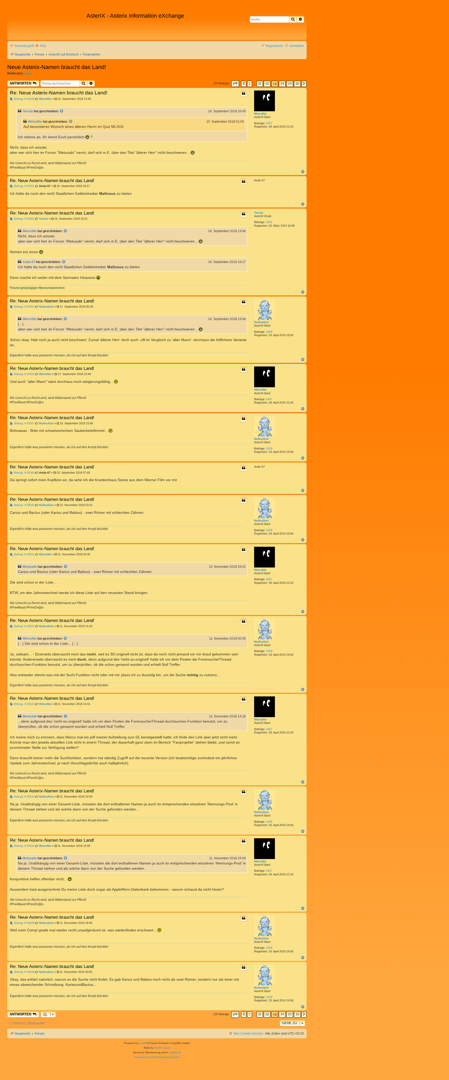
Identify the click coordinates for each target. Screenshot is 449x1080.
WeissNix (260, 113)
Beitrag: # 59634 (24, 796)
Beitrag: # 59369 (24, 472)
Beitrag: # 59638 (24, 972)
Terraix (28, 111)
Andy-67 (29, 262)
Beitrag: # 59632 (24, 626)
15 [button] (290, 84)
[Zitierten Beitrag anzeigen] (62, 111)
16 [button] (297, 84)
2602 (269, 222)
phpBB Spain (162, 1047)
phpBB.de (175, 1052)
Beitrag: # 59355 (24, 374)
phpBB (143, 1043)
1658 (269, 331)
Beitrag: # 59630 (24, 505)
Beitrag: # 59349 (24, 99)
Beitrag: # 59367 (24, 423)
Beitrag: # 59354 (24, 306)
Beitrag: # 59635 (24, 846)
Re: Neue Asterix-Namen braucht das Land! (58, 92)
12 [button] (267, 84)
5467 (269, 123)
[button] (235, 83)
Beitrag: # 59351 (24, 186)
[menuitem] (40, 46)
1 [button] (249, 84)
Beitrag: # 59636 (24, 923)
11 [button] (259, 84)
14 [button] (282, 84)
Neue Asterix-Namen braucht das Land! (56, 67)
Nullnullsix (261, 322)
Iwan (27, 73)
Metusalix (30, 567)
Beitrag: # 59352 (24, 218)
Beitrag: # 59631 (24, 554)
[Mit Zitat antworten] (243, 94)
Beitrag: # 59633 (24, 704)
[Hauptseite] (48, 24)
